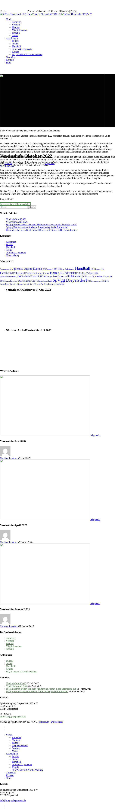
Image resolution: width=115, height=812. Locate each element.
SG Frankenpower (26, 280)
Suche (73, 11)
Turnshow (4, 284)
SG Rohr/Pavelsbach (43, 281)
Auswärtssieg (4, 269)
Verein (9, 734)
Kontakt (10, 775)
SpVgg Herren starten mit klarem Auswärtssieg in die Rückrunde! (37, 227)
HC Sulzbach (29, 273)
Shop (8, 778)
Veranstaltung (12, 255)
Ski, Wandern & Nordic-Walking (21, 671)
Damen (37, 268)
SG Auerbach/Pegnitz (101, 276)
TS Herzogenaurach (95, 281)
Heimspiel (46, 273)
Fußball (9, 244)
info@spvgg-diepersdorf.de (13, 716)
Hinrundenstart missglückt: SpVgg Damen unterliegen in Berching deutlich (41, 230)
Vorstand (10, 640)
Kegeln (9, 669)
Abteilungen (12, 753)
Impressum (44, 721)
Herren (54, 272)
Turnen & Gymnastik (16, 252)
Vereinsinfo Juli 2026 (16, 219)
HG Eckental (67, 272)
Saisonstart (62, 276)
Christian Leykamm (9, 458)
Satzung (10, 649)
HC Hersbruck (18, 273)
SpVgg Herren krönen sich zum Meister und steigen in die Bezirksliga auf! (41, 224)
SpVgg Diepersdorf (70, 280)
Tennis (9, 250)
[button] (15, 204)
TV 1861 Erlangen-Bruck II (19, 284)
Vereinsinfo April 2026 (17, 222)
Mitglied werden (14, 646)
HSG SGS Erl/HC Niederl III (28, 276)
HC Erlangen (95, 269)
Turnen (105, 280)
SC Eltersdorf (74, 276)
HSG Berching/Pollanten (84, 273)
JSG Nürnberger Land (48, 276)
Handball (10, 247)
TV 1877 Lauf (35, 284)
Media (15, 751)
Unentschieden (59, 284)
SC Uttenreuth (88, 276)
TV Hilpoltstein (47, 284)
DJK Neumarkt (48, 269)
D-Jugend (26, 268)
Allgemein (11, 241)
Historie (9, 643)
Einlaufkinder (69, 269)
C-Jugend (15, 268)
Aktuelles (10, 638)
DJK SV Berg (59, 269)
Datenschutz (57, 721)
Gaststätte (10, 772)
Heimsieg (38, 273)
